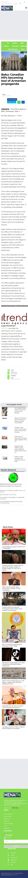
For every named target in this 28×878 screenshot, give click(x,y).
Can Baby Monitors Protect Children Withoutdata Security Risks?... (13, 727)
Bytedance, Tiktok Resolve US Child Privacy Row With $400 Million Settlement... (13, 664)
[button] (20, 3)
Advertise (6, 821)
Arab (22, 43)
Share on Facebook (12, 99)
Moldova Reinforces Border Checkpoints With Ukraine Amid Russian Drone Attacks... (12, 609)
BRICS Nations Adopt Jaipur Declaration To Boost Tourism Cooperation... (11, 588)
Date (4, 94)
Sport (22, 49)
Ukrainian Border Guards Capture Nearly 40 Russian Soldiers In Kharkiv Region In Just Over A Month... (12, 568)
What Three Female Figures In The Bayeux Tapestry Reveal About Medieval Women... (13, 682)
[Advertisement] (14, 25)
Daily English (8, 835)
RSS (11, 864)
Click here (15, 808)
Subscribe (16, 846)
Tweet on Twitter (11, 102)
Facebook (13, 853)
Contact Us (7, 819)
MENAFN (5, 109)
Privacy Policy (7, 816)
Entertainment (10, 49)
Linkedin (12, 862)
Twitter (12, 855)
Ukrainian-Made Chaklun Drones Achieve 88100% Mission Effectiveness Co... (20, 449)
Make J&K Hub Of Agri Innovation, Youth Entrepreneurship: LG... (12, 706)
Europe (14, 43)
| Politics (5, 46)
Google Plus (13, 857)
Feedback (6, 828)
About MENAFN (8, 823)
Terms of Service (8, 814)
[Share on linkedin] (23, 102)
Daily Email (13, 860)
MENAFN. (12, 873)
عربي (15, 3)
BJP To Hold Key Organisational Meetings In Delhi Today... (12, 645)
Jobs (5, 826)
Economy (15, 46)
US (5, 43)
